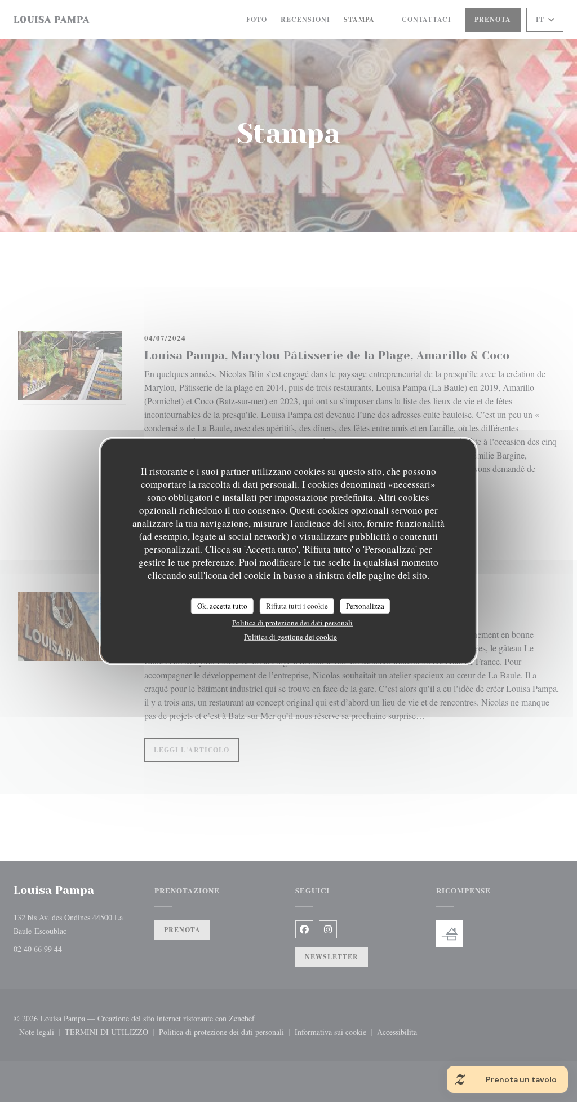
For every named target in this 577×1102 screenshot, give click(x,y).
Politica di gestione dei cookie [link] (290, 636)
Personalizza (365, 606)
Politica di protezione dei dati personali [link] (292, 622)
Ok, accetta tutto (222, 606)
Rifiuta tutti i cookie (297, 606)
